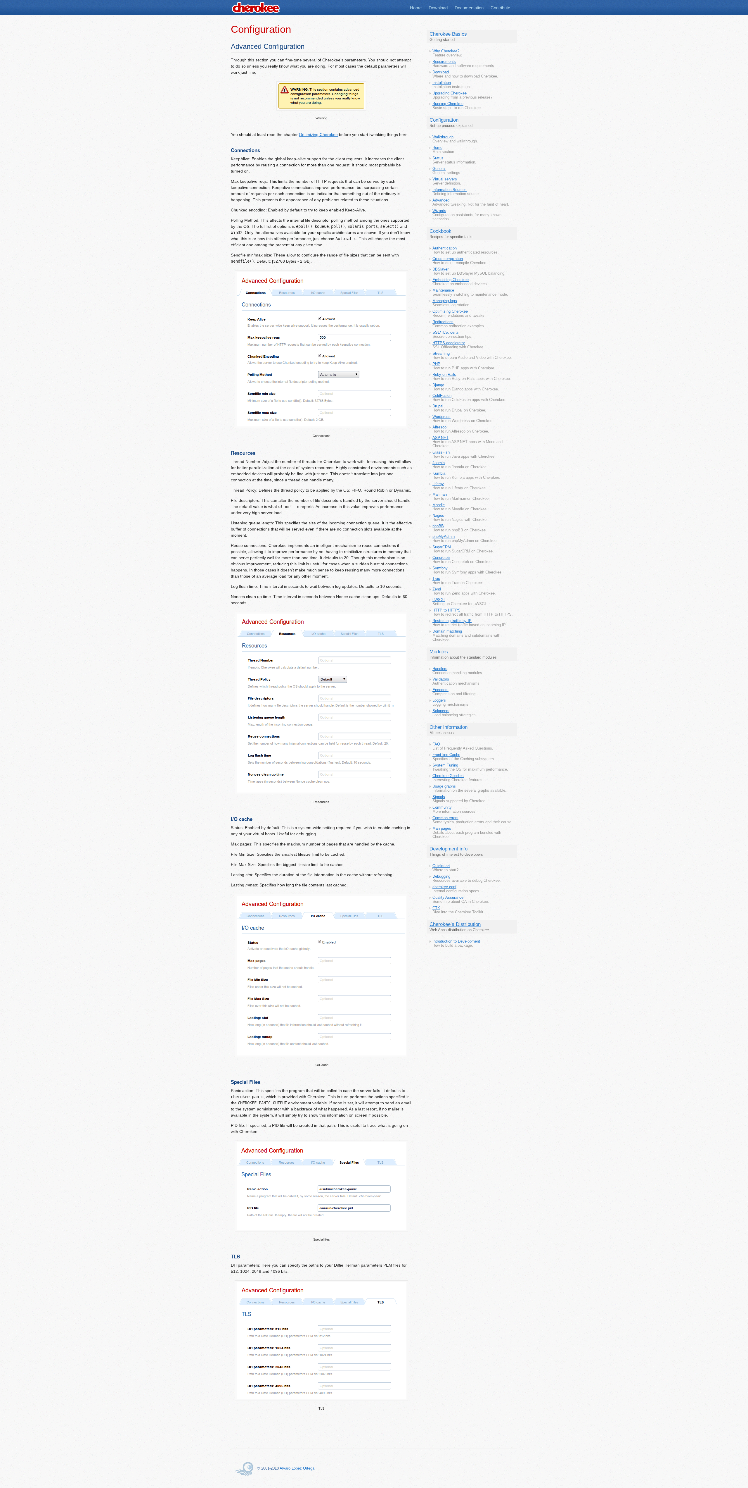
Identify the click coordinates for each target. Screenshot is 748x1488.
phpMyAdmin (443, 537)
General (439, 169)
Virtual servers (444, 179)
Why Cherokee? (445, 51)
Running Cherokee (447, 104)
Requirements (444, 62)
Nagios (438, 516)
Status (438, 158)
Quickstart (441, 866)
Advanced (440, 200)
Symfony (440, 568)
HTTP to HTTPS (446, 610)
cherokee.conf (444, 887)
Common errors (445, 818)
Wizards (439, 211)
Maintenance (443, 290)
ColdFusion (441, 396)
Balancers (440, 711)
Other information (449, 727)
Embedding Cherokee (450, 280)
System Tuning (445, 765)
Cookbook (440, 231)
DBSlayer (440, 269)
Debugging (441, 876)
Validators (440, 679)
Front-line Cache (446, 755)
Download (438, 7)
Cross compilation (447, 259)
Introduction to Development (456, 941)
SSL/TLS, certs (445, 332)
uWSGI (438, 600)
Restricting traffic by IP (452, 621)
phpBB (438, 526)
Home (416, 7)
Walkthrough (442, 137)
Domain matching (447, 631)
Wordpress (441, 417)
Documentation (469, 7)
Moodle (438, 505)
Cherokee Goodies (448, 776)
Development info (449, 849)
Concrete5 (441, 558)
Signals (438, 797)
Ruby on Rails (444, 375)
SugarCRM (441, 547)
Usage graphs (444, 786)
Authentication (444, 248)
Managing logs (444, 301)
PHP (436, 364)
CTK (436, 908)
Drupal (437, 406)
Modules (439, 652)
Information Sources (449, 190)
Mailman (439, 494)
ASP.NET (440, 438)
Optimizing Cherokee (450, 311)
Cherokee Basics (448, 34)
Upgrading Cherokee (449, 93)
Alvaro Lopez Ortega (297, 1468)
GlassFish (441, 452)
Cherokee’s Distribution (455, 924)
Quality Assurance (447, 897)
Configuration (444, 120)
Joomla (438, 463)
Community (442, 807)
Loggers (439, 700)
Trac (436, 579)
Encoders (440, 690)
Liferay (438, 484)
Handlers (439, 669)
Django (438, 385)
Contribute (500, 7)
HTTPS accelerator (448, 343)
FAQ (436, 744)
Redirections (442, 322)
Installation (441, 83)
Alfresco (439, 427)
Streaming (441, 354)
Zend (436, 589)
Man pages (441, 828)
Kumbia (438, 473)
